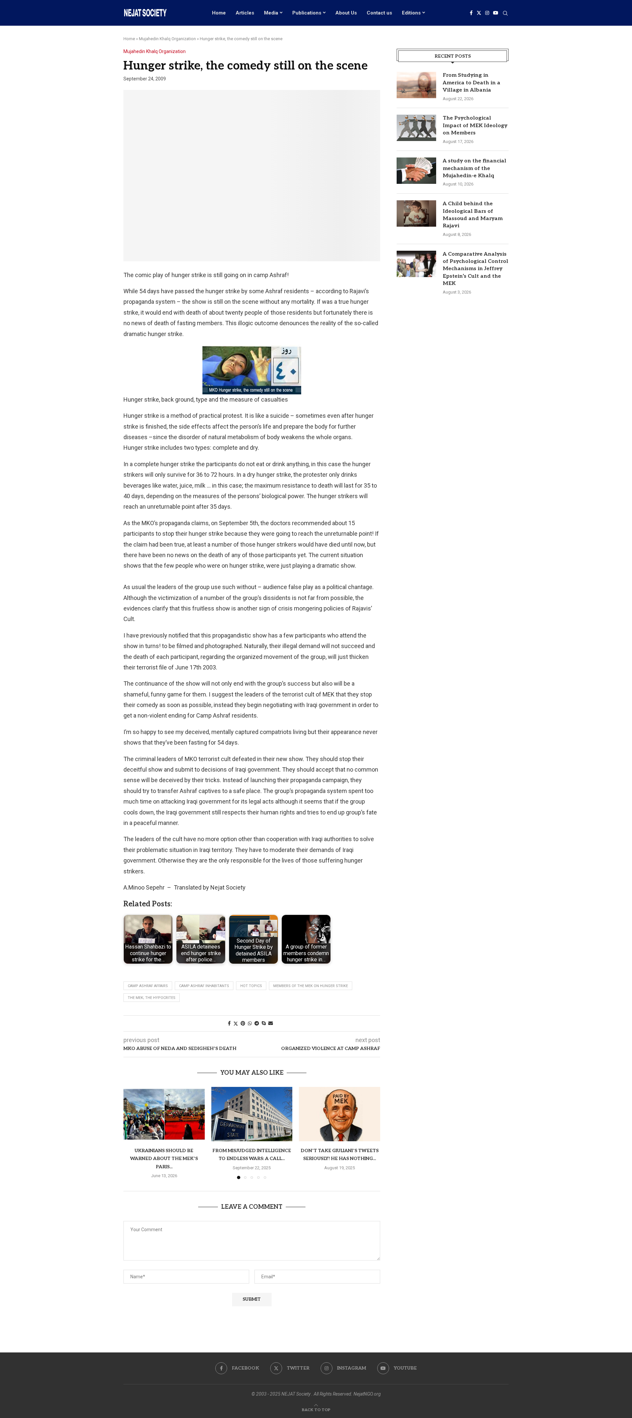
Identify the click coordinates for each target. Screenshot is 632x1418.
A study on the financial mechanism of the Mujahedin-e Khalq (474, 168)
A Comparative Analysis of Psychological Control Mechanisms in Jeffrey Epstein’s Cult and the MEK (475, 269)
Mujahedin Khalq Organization (167, 38)
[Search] (505, 13)
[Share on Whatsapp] (250, 1023)
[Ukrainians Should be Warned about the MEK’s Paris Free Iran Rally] (164, 1114)
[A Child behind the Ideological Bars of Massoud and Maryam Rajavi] (416, 213)
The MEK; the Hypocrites (151, 998)
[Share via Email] (270, 1023)
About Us (346, 13)
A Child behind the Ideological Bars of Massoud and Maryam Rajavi (473, 215)
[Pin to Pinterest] (243, 1023)
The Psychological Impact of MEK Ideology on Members (475, 125)
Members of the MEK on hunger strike (310, 986)
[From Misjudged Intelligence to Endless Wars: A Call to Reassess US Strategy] (252, 1114)
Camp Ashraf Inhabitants (204, 986)
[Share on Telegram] (256, 1023)
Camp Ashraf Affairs (148, 986)
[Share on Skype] (264, 1023)
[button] (132, 1132)
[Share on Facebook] (229, 1023)
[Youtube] (496, 12)
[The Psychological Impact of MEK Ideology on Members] (416, 128)
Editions (411, 13)
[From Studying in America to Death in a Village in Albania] (416, 85)
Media (271, 13)
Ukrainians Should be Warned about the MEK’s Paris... (164, 1159)
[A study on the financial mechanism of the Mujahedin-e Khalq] (416, 170)
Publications (306, 13)
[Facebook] (471, 12)
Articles (245, 13)
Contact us (379, 13)
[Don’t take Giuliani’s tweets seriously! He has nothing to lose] (339, 1114)
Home (219, 13)
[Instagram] (487, 12)
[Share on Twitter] (235, 1023)
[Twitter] (479, 12)
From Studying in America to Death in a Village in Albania (471, 82)
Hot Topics (251, 986)
